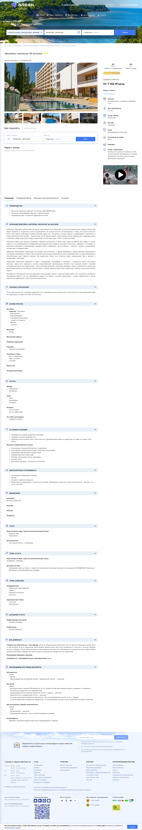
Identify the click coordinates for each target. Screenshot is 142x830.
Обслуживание (118, 765)
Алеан (120, 68)
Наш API (89, 780)
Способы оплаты (92, 775)
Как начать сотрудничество (96, 765)
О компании (38, 765)
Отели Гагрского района (30, 45)
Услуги (115, 770)
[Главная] (5, 46)
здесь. (50, 658)
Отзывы (36, 768)
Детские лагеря (89, 15)
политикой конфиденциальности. (83, 826)
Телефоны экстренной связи (14, 787)
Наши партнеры (39, 775)
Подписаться (121, 737)
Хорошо (132, 827)
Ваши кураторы (91, 770)
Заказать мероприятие (121, 777)
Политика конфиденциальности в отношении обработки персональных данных (62, 790)
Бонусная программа (93, 768)
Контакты (116, 780)
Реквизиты (37, 770)
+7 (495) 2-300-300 (70, 5)
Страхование (64, 770)
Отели (9, 45)
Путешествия (73, 15)
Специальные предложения (123, 775)
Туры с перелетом (56, 15)
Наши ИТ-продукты (40, 780)
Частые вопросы (66, 765)
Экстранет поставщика (42, 782)
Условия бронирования (68, 768)
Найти (125, 32)
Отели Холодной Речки (46, 45)
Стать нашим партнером (42, 777)
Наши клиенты (118, 768)
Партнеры (116, 772)
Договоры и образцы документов (98, 772)
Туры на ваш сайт (92, 777)
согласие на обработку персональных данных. (98, 746)
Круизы (103, 15)
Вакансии (37, 772)
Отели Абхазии (17, 45)
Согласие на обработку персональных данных (50, 787)
